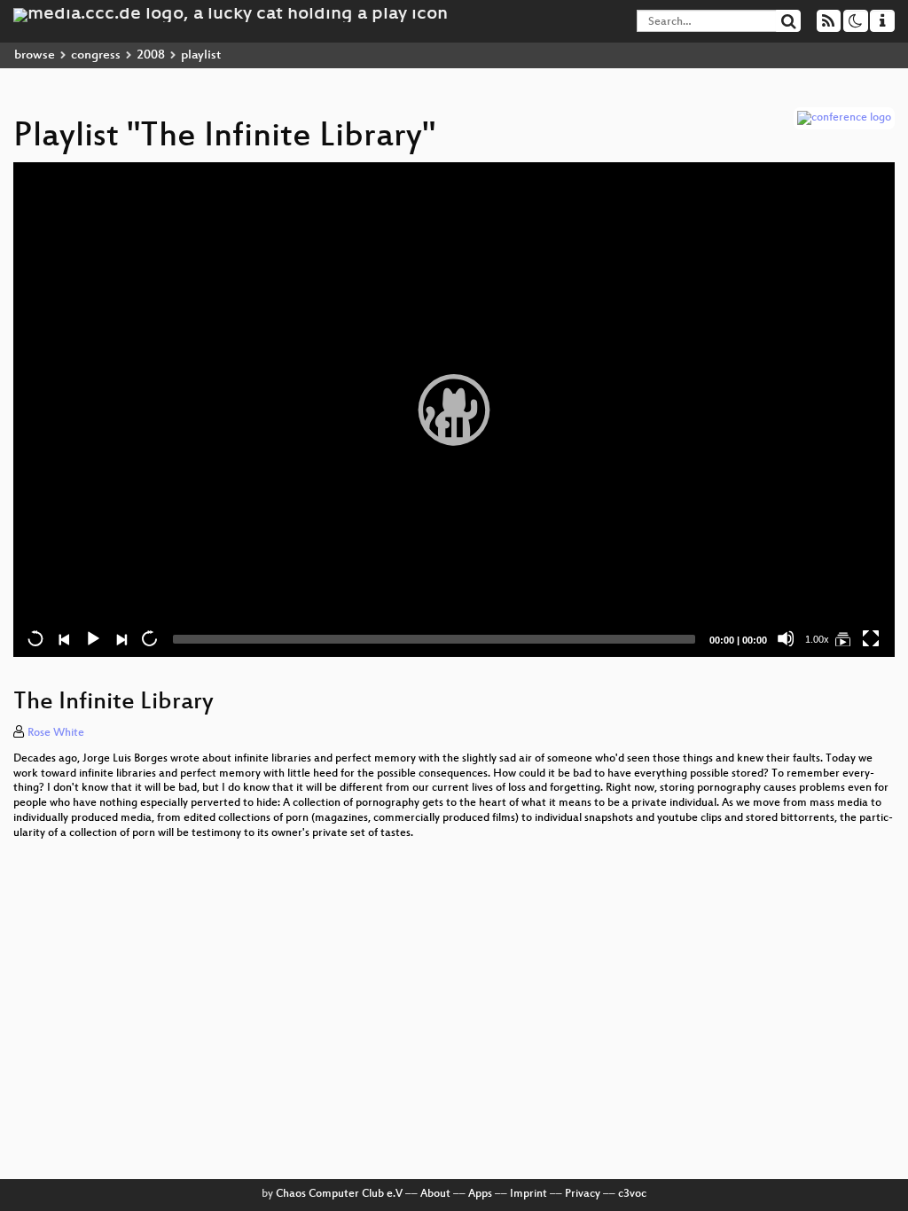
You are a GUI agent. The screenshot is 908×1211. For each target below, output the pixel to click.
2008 (151, 55)
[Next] (121, 638)
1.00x (817, 639)
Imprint (528, 1194)
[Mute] (786, 638)
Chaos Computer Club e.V (339, 1194)
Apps (480, 1194)
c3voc (632, 1194)
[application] (454, 409)
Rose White (55, 733)
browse (34, 55)
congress (96, 55)
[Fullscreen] (871, 638)
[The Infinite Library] (842, 638)
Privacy (582, 1194)
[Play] (454, 409)
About (435, 1194)
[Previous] (64, 638)
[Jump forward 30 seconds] (149, 638)
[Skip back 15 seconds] (35, 638)
